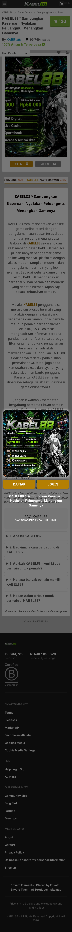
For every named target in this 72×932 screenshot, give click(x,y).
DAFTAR (19, 484)
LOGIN (53, 484)
